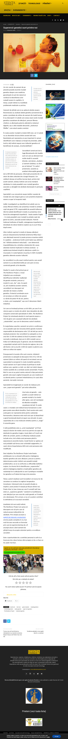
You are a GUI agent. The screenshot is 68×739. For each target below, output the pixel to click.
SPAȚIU (7, 10)
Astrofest (5, 732)
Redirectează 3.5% (39, 15)
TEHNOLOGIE (34, 3)
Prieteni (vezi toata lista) (34, 711)
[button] (63, 3)
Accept (56, 736)
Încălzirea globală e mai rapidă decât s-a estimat (35, 632)
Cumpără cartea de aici (52, 156)
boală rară (12, 607)
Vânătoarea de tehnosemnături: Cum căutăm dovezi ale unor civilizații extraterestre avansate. (55, 212)
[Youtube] (63, 20)
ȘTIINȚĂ (22, 3)
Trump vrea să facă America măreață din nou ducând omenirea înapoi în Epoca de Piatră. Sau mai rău (12, 634)
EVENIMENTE (27, 15)
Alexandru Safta (11, 30)
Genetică (18, 24)
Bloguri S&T (50, 200)
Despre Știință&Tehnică (36, 732)
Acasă (4, 24)
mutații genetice (34, 607)
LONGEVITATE (11, 24)
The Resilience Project (9, 611)
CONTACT (56, 15)
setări (48, 737)
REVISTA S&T (16, 15)
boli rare (19, 607)
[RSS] (58, 20)
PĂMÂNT (47, 3)
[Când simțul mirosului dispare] (49, 188)
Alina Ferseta (52, 219)
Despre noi (7, 15)
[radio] (16, 583)
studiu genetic (18, 609)
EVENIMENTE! (19, 10)
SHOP (49, 15)
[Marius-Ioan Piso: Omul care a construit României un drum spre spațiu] (49, 169)
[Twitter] (60, 20)
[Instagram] (55, 20)
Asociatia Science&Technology (22, 732)
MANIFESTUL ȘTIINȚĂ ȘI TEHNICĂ (51, 732)
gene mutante (25, 607)
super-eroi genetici (27, 609)
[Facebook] (52, 20)
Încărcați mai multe (54, 194)
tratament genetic (20, 611)
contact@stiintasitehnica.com (38, 669)
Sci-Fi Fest (11, 732)
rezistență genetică (8, 609)
